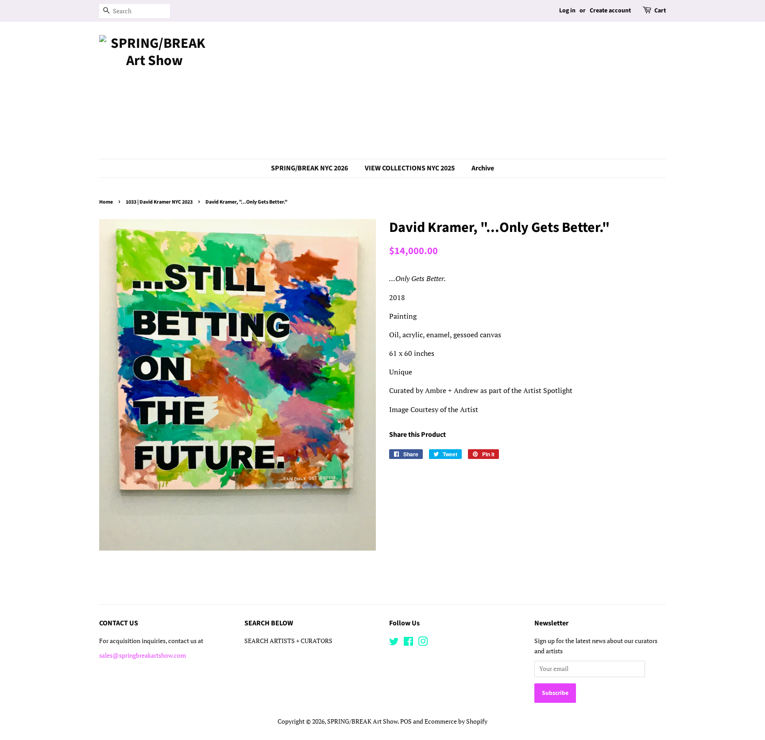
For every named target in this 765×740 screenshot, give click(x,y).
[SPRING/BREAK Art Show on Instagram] (423, 643)
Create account (610, 10)
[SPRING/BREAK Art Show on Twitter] (394, 643)
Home (106, 202)
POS (406, 721)
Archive (482, 168)
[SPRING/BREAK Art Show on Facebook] (408, 643)
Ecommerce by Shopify (456, 721)
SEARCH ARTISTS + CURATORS (288, 641)
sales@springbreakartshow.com (142, 655)
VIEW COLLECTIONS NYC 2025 (410, 168)
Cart (660, 10)
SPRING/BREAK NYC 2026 (309, 168)
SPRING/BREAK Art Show (362, 721)
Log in (567, 10)
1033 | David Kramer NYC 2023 (159, 202)
